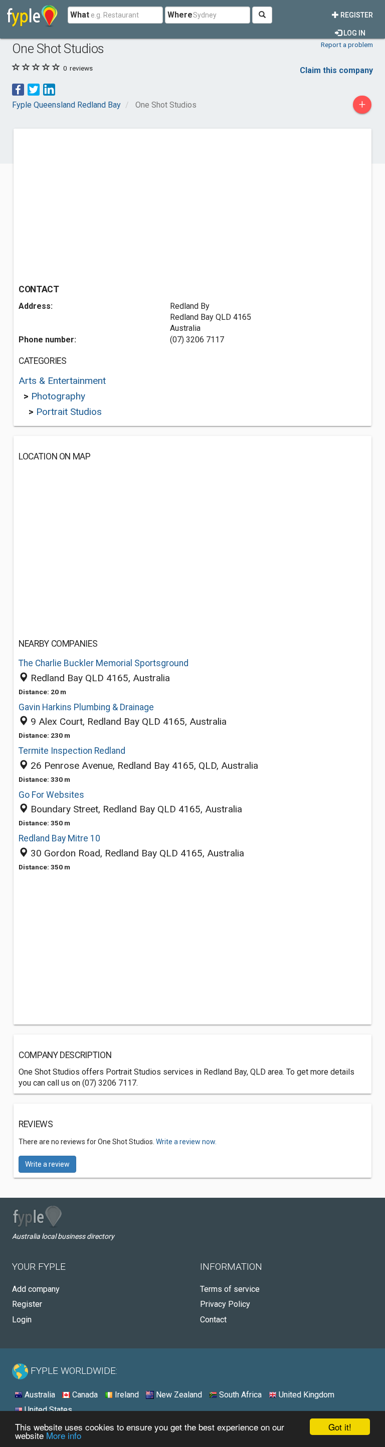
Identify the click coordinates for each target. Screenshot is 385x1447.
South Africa (239, 1394)
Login (22, 1319)
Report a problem (347, 45)
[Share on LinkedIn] (49, 89)
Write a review (47, 1164)
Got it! (339, 1426)
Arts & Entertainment (62, 380)
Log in (353, 33)
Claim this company (336, 70)
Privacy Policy (225, 1304)
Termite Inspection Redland (72, 751)
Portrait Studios (69, 411)
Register (356, 15)
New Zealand (178, 1394)
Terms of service (230, 1289)
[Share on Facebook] (18, 89)
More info (63, 1435)
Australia (39, 1394)
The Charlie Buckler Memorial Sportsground (103, 663)
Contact (213, 1319)
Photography (58, 396)
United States (47, 1409)
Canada (84, 1394)
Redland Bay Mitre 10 (59, 838)
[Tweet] (34, 89)
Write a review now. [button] (186, 1142)
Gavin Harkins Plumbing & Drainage (86, 707)
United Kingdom (305, 1394)
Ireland (126, 1394)
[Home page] (32, 15)
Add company (36, 1289)
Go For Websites (51, 795)
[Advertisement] (103, 204)
